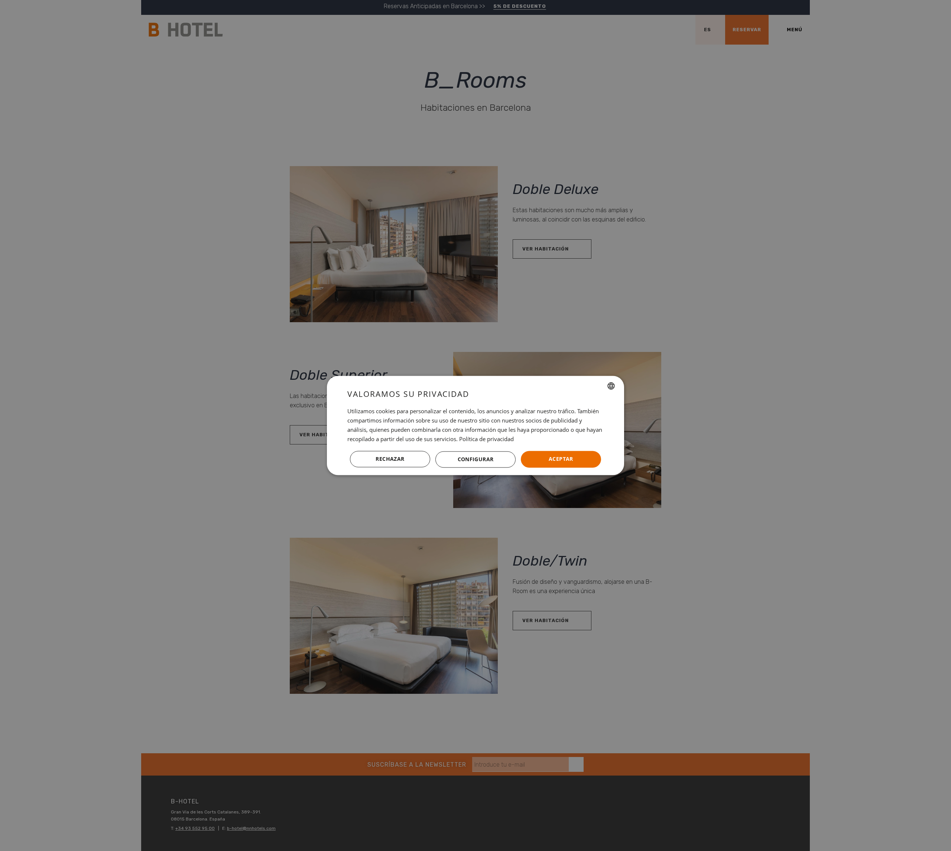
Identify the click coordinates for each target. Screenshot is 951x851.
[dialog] (475, 425)
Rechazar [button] (390, 459)
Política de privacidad (486, 439)
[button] (475, 459)
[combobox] (611, 385)
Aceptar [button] (561, 459)
